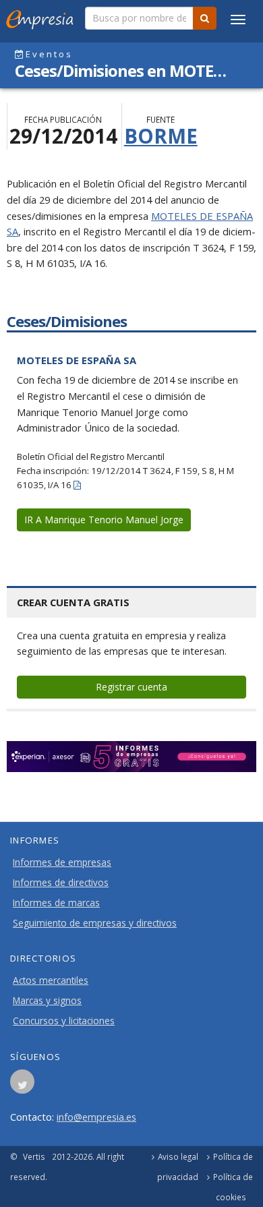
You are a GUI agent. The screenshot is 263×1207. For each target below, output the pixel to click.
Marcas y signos (47, 1001)
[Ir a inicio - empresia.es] (42, 17)
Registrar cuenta (131, 686)
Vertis (34, 1156)
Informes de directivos (61, 883)
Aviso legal (178, 1156)
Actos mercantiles (50, 980)
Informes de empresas (62, 862)
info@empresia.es (96, 1116)
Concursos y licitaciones (64, 1021)
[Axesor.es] (131, 756)
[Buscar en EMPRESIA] (204, 18)
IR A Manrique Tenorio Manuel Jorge (103, 519)
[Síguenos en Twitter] (22, 1085)
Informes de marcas (56, 903)
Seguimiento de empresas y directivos (95, 923)
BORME (161, 136)
